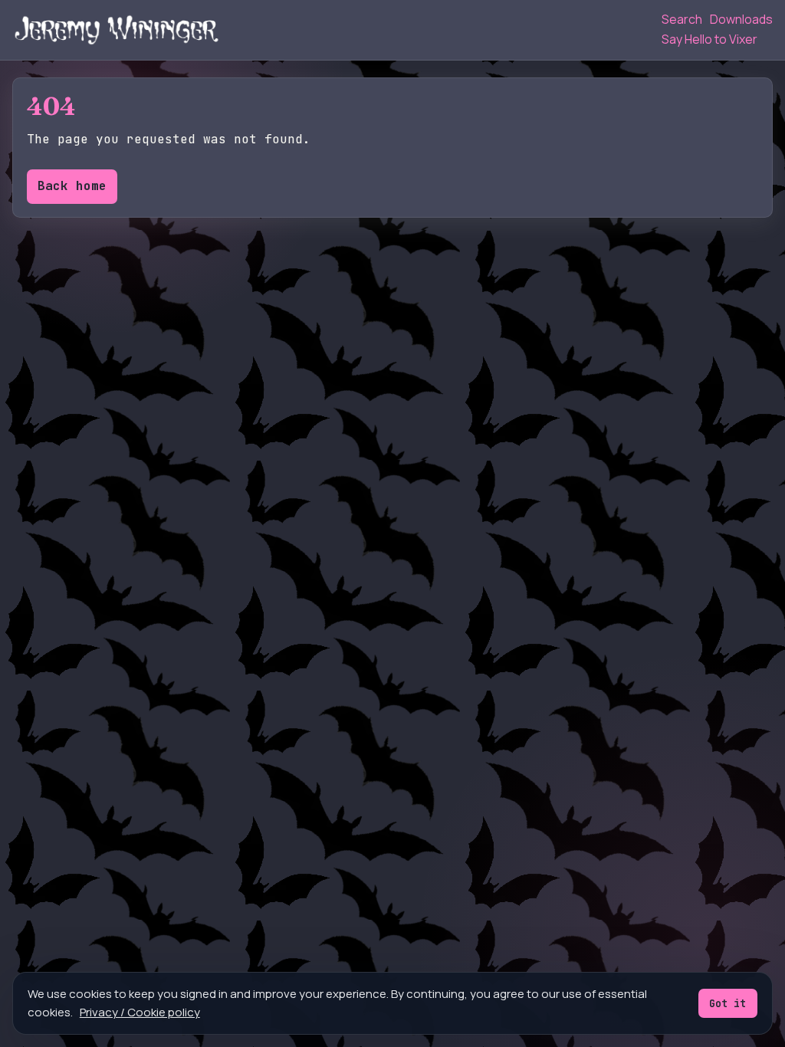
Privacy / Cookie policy (140, 1012)
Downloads (741, 19)
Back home (72, 186)
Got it (727, 1003)
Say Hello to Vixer (709, 39)
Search (682, 19)
